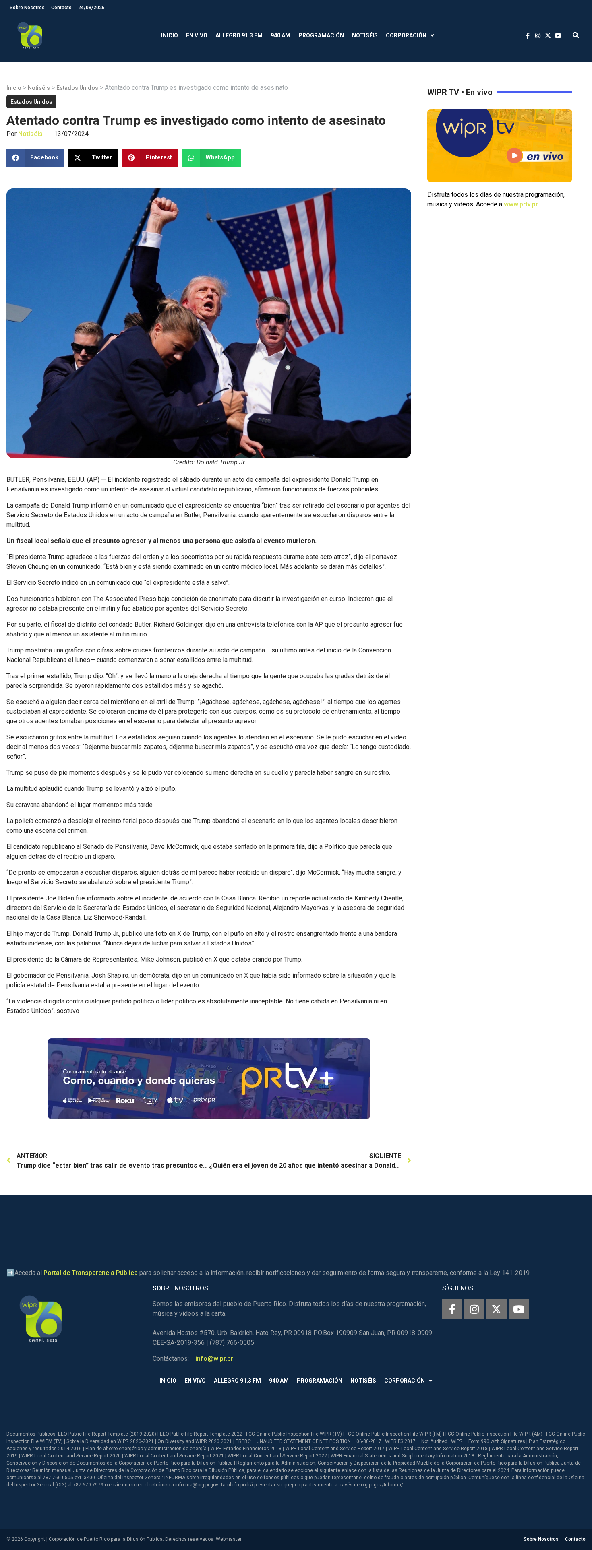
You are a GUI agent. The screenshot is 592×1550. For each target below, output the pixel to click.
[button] (575, 35)
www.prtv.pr (521, 204)
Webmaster (229, 1539)
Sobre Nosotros (27, 7)
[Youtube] (519, 1309)
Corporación (406, 35)
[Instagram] (474, 1309)
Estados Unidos (77, 88)
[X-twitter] (496, 1309)
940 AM (280, 35)
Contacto (61, 7)
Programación (321, 35)
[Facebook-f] (452, 1309)
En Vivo (196, 35)
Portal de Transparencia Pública (90, 1273)
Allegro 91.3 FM (239, 35)
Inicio (169, 35)
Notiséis (365, 35)
